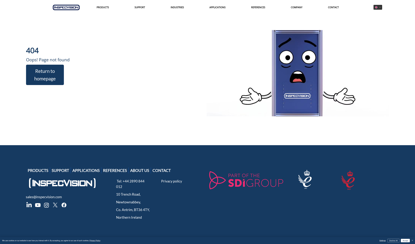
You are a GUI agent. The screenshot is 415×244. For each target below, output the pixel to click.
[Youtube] (38, 205)
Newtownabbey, (128, 202)
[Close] (412, 240)
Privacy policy (171, 181)
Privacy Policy (94, 240)
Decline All (393, 240)
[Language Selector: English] (378, 7)
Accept (405, 240)
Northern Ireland (129, 217)
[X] (55, 205)
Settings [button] (382, 240)
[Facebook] (64, 205)
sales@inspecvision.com (44, 197)
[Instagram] (46, 205)
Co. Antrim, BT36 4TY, (133, 210)
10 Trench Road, (128, 194)
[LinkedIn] (29, 205)
